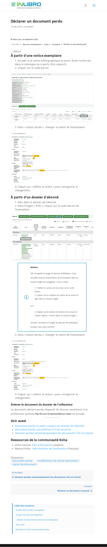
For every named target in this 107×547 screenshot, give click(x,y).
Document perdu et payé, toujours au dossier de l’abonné (49, 425)
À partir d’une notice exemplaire (30, 510)
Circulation (28, 26)
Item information (42, 445)
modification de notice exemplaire (57, 460)
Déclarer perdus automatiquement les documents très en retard (54, 433)
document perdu (22, 460)
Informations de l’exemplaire (49, 448)
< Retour (16, 51)
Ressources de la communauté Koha (32, 529)
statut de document (24, 464)
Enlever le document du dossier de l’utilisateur (37, 519)
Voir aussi (20, 524)
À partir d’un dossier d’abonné (29, 515)
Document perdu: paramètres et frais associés (43, 429)
